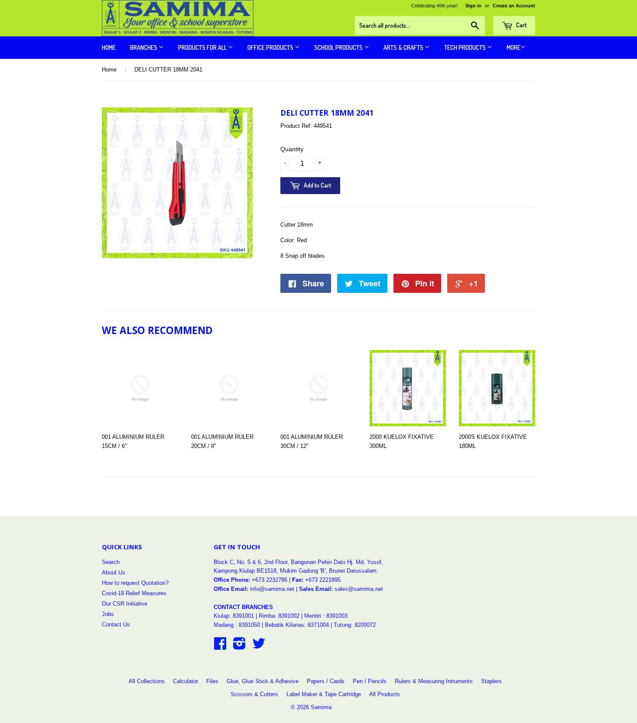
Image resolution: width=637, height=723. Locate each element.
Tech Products (465, 47)
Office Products (271, 47)
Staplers (491, 681)
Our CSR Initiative (124, 603)
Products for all (203, 47)
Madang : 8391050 (237, 625)
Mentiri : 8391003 (326, 616)
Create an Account (514, 5)
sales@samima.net (359, 589)
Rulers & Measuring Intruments (434, 681)
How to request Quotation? (135, 583)
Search (111, 562)
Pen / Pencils (370, 681)
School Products (339, 47)
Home (109, 47)
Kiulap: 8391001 (235, 616)
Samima (321, 707)
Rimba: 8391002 (279, 616)
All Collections (147, 681)
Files (212, 681)
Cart (520, 25)
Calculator (185, 681)
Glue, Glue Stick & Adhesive (263, 681)
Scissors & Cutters (254, 694)
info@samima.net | (274, 589)
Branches (144, 47)
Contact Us (116, 624)
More (513, 47)
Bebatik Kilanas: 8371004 (298, 625)
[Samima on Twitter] (258, 646)
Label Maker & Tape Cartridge (323, 694)
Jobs (108, 614)
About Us (113, 572)
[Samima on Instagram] (239, 646)
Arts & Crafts (404, 47)
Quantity (291, 149)
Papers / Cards (325, 681)
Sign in (473, 5)
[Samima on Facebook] (220, 646)
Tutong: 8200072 (355, 625)
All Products (384, 694)
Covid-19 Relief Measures (134, 593)
